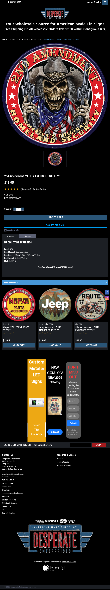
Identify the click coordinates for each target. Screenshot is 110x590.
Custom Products (9, 500)
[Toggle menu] (4, 4)
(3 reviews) (26, 189)
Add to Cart (18, 345)
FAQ (3, 510)
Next (106, 283)
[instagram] (107, 298)
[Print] (11, 230)
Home (4, 39)
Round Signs (36, 39)
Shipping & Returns (64, 465)
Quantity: (8, 209)
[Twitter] (14, 230)
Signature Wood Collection (12, 493)
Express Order (7, 483)
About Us (5, 497)
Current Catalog (8, 513)
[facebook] (107, 292)
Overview (10, 236)
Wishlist (60, 459)
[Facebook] (5, 230)
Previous (102, 283)
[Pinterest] (17, 230)
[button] (37, 430)
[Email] (8, 230)
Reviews (28, 236)
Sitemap (33, 587)
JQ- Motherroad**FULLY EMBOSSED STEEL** (87, 329)
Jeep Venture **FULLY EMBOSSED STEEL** (50, 329)
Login (88, 2)
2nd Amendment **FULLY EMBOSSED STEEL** (61, 39)
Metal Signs (23, 39)
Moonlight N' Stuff (69, 562)
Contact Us (6, 506)
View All (13, 39)
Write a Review (40, 189)
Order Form (6, 487)
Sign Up (97, 2)
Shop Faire (6, 490)
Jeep (41, 324)
